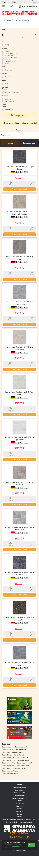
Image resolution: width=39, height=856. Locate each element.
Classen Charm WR (21, 750)
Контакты (19, 817)
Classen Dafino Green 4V (19, 752)
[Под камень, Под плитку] (3, 92)
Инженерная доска (19, 793)
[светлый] (3, 55)
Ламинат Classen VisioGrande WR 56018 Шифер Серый (19, 258)
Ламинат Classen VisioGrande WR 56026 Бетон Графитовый (19, 574)
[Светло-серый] (3, 53)
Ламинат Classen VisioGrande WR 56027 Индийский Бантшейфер (19, 213)
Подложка (19, 806)
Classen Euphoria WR (8, 758)
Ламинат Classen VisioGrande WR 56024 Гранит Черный (19, 619)
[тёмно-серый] (3, 61)
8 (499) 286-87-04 (29, 6)
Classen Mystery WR (8, 766)
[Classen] (3, 70)
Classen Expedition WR (22, 758)
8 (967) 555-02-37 (19, 837)
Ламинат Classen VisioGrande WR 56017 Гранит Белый (19, 393)
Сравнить (10, 184)
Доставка (19, 814)
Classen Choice (6, 752)
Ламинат (19, 785)
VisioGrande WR (27, 20)
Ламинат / (10, 20)
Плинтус (19, 801)
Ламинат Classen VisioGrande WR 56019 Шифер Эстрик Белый (19, 348)
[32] (3, 45)
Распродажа (19, 811)
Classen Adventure (7, 747)
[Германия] (3, 109)
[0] (3, 2)
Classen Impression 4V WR (24, 763)
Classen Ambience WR (21, 747)
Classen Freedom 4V (23, 760)
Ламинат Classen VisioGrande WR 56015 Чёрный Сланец (19, 168)
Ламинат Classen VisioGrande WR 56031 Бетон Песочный (19, 483)
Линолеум (19, 809)
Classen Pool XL (6, 768)
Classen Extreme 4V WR (8, 760)
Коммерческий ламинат (20, 787)
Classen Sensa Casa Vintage (10, 771)
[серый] (3, 59)
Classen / (18, 20)
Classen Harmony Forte (8, 763)
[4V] (3, 83)
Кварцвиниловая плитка (19, 798)
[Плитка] (3, 99)
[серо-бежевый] (3, 57)
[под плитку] (3, 101)
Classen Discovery (7, 755)
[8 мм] (3, 77)
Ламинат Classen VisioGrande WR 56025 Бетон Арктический (19, 438)
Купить (31, 184)
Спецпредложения (21, 115)
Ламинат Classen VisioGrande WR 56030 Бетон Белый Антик (19, 528)
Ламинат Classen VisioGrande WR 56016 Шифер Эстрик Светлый (19, 303)
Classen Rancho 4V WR (19, 768)
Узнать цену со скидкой (19, 189)
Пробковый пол (19, 803)
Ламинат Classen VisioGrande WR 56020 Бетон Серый (19, 664)
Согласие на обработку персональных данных (19, 822)
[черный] (3, 63)
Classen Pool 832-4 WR (22, 766)
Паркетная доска (20, 790)
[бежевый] (3, 51)
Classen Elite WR (19, 755)
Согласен (31, 845)
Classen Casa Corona (7, 750)
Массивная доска (19, 795)
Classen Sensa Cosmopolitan (10, 774)
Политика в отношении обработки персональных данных (19, 819)
